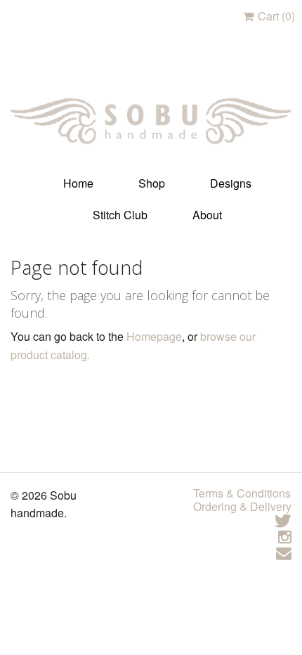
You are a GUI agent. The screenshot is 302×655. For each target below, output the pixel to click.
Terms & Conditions (242, 493)
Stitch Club (120, 215)
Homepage (154, 336)
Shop (151, 183)
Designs (230, 183)
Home (78, 183)
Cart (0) (275, 16)
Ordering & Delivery (242, 506)
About (207, 215)
